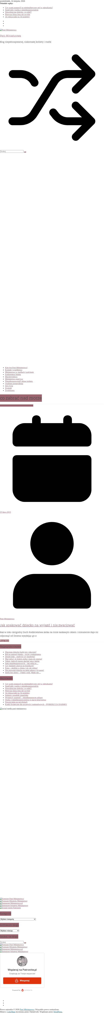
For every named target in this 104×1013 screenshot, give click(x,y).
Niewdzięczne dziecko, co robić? (18, 12)
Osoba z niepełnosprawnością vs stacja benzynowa (25, 700)
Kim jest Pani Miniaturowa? (16, 368)
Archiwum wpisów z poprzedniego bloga (16, 405)
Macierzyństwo (11, 377)
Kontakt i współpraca (13, 370)
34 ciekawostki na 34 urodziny (17, 17)
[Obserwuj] (11, 903)
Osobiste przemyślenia (14, 384)
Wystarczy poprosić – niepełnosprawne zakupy (24, 697)
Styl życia (9, 386)
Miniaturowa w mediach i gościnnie (19, 372)
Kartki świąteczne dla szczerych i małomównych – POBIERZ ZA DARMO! (36, 704)
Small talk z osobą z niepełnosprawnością (21, 10)
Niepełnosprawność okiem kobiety (19, 381)
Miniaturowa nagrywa (14, 379)
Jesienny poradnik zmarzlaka (16, 695)
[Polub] (12, 899)
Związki (8, 388)
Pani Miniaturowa (10, 36)
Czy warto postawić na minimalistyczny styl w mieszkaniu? (29, 8)
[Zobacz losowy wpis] (52, 149)
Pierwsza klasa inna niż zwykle (17, 14)
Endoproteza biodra (13, 374)
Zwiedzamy (10, 390)
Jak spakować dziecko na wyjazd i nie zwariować (37, 625)
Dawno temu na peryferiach (16, 702)
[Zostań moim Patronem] (10, 908)
